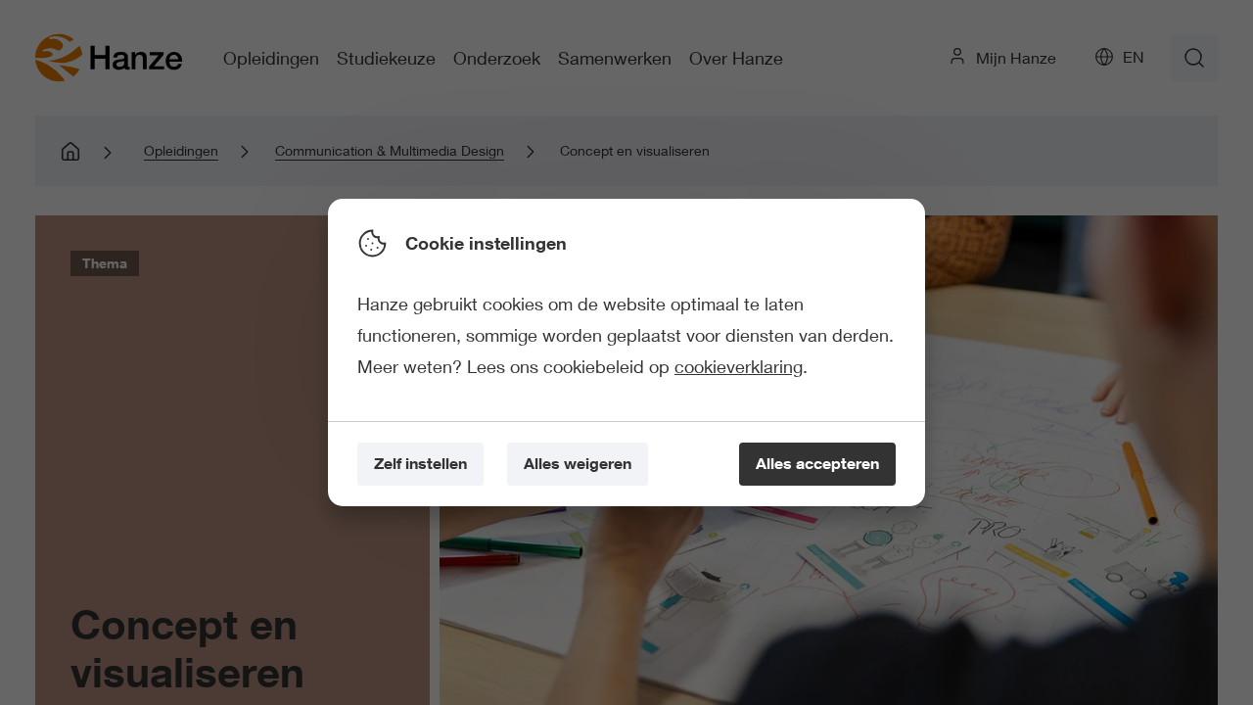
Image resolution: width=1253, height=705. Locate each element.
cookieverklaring (738, 366)
